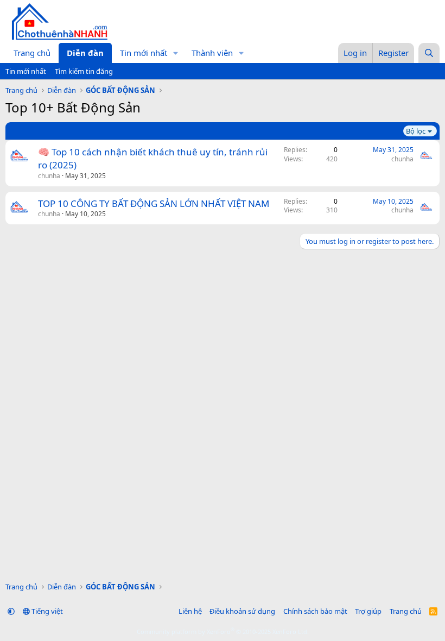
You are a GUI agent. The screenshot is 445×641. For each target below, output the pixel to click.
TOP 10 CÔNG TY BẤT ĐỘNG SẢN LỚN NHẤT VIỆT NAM (153, 203)
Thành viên (212, 52)
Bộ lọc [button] (415, 131)
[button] (175, 53)
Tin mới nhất (143, 52)
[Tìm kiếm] (429, 53)
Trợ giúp (368, 611)
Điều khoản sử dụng (242, 611)
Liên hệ (190, 611)
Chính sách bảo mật (315, 611)
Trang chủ (32, 52)
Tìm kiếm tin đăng (84, 71)
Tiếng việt (46, 611)
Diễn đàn (85, 52)
